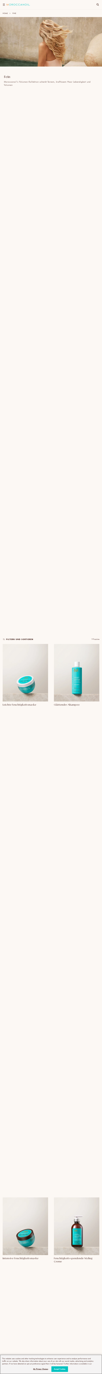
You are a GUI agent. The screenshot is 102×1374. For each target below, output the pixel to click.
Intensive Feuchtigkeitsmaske (21, 1258)
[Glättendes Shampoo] (76, 673)
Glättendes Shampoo (67, 704)
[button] (4, 4)
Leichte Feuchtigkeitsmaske (19, 704)
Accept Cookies (59, 1369)
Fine (14, 13)
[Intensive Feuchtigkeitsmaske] (25, 1226)
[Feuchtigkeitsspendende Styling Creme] (76, 1226)
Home (5, 13)
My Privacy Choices (40, 1369)
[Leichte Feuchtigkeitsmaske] (25, 673)
